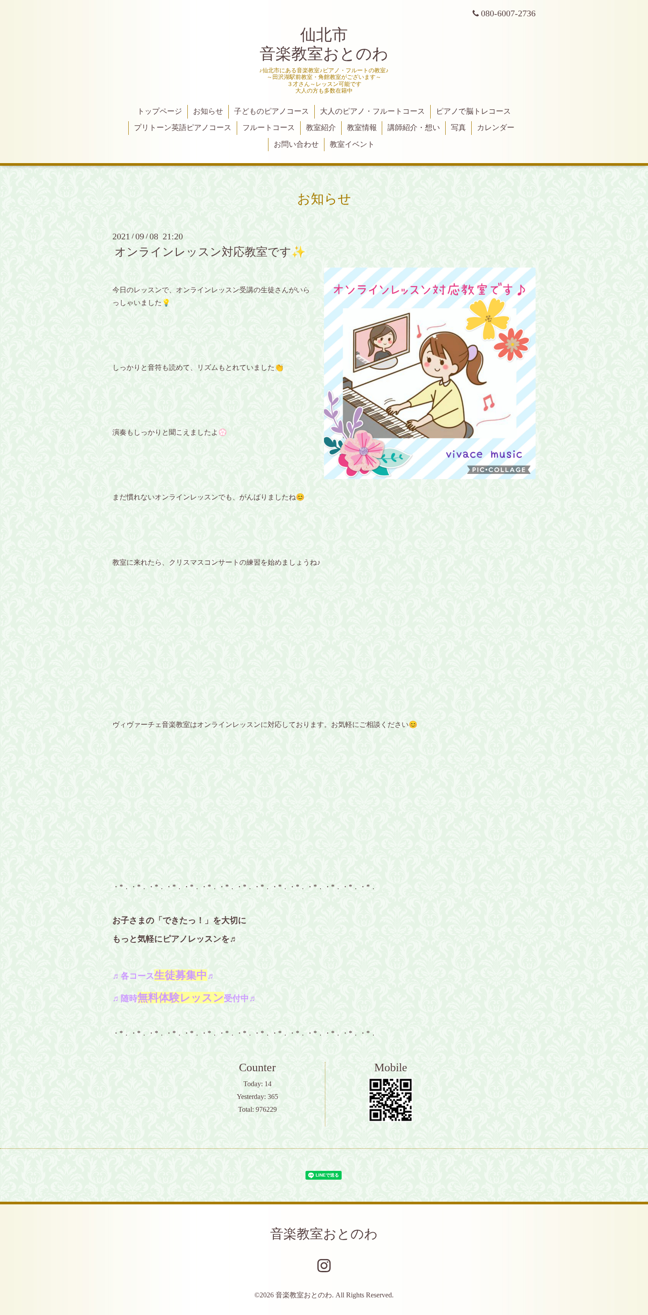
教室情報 (362, 127)
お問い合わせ (296, 144)
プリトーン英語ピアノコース (182, 127)
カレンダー (495, 127)
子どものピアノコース (271, 111)
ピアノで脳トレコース (473, 111)
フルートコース (268, 127)
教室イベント (352, 144)
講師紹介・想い (413, 127)
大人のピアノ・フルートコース (372, 111)
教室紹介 (321, 127)
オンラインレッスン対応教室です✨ (210, 252)
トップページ (159, 111)
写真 (458, 127)
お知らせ (208, 111)
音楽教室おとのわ (324, 1233)
